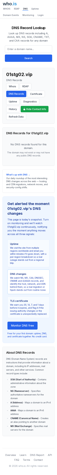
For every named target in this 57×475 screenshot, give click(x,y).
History (13, 109)
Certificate (36, 93)
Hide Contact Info (36, 109)
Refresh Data (16, 116)
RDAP (16, 8)
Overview (10, 455)
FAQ (16, 459)
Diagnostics (30, 101)
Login (41, 15)
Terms (26, 459)
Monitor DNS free (22, 325)
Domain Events (11, 15)
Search (28, 58)
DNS (25, 8)
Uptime (35, 8)
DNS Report (37, 455)
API (50, 455)
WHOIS (6, 8)
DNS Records (16, 93)
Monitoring (28, 15)
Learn (23, 455)
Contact (38, 459)
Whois (12, 86)
